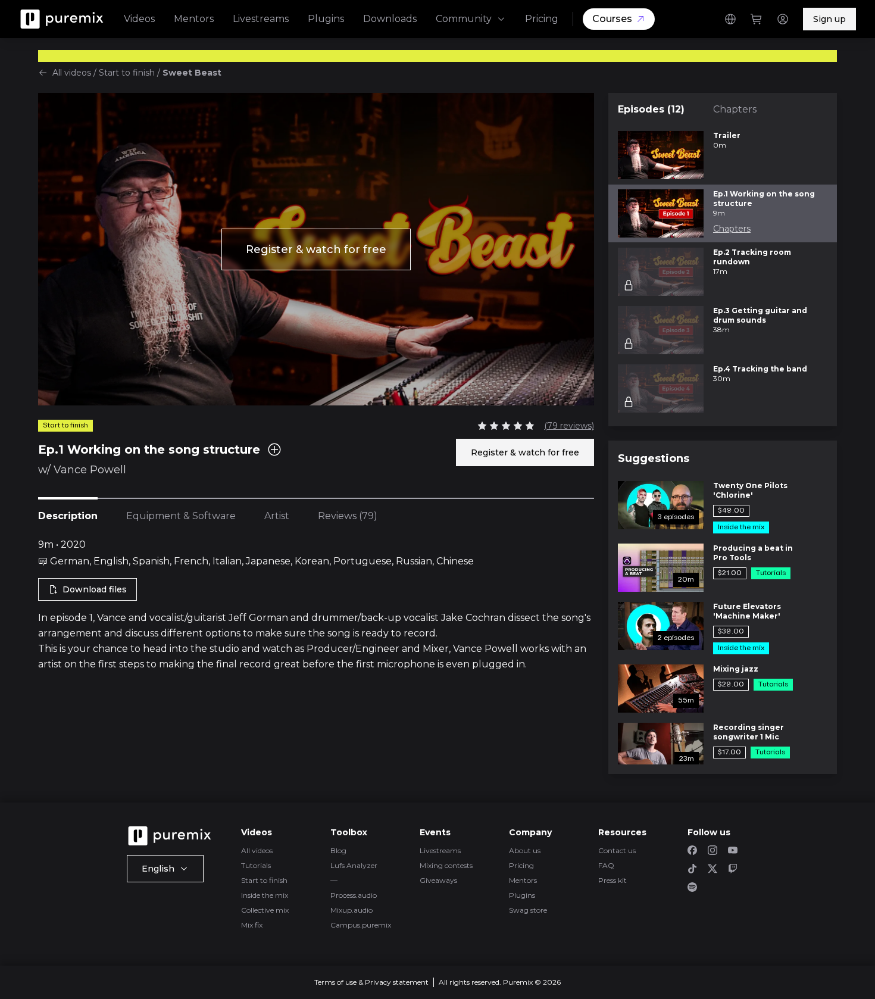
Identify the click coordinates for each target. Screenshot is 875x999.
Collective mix (265, 910)
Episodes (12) (651, 109)
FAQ (606, 865)
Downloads (390, 18)
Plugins (326, 18)
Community (464, 18)
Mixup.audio (351, 910)
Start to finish (127, 72)
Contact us (617, 850)
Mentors (194, 18)
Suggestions (653, 458)
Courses (612, 18)
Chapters (735, 109)
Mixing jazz (735, 668)
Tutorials (256, 865)
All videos (71, 72)
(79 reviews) (569, 425)
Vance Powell (90, 469)
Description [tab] (68, 516)
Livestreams (261, 18)
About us (524, 850)
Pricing (541, 18)
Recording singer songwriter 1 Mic (748, 732)
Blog (338, 850)
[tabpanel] (316, 605)
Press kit (612, 880)
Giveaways (438, 880)
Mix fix (251, 924)
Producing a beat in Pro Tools (753, 553)
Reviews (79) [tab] (347, 516)
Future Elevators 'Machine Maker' (747, 611)
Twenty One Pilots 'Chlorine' (750, 490)
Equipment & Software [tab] (181, 516)
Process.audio (353, 895)
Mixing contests (446, 865)
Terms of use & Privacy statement (371, 982)
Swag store (528, 910)
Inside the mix (264, 895)
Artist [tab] (276, 516)
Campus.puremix (360, 924)
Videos (139, 18)
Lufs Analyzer (353, 865)
